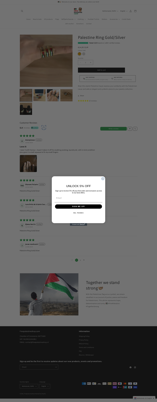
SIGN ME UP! (78, 206)
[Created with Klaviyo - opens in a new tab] (78, 224)
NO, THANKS (78, 213)
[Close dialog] (103, 178)
